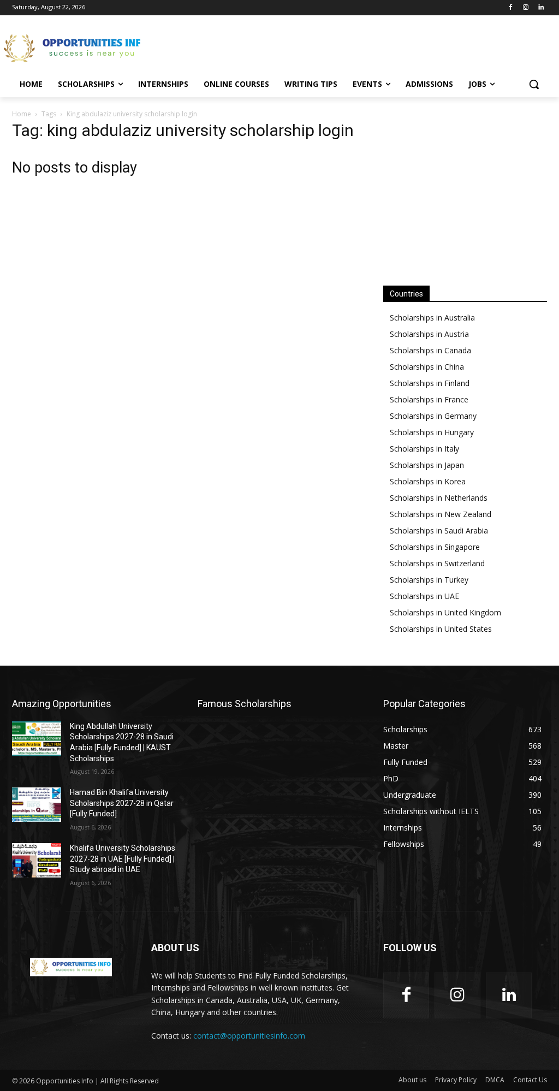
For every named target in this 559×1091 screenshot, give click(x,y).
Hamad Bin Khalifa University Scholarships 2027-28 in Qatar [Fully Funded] (122, 803)
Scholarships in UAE (424, 596)
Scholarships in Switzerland (437, 563)
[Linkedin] (540, 8)
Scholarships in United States (441, 629)
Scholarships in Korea (428, 481)
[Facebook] (510, 8)
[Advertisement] (268, 47)
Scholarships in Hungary (432, 432)
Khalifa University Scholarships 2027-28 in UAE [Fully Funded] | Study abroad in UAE (122, 859)
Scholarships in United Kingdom (445, 612)
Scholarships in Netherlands (438, 498)
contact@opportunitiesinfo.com (249, 1035)
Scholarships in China (427, 366)
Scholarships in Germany (433, 416)
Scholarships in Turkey (429, 579)
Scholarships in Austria (429, 334)
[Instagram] (525, 8)
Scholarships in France (429, 399)
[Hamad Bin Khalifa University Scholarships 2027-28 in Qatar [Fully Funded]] (36, 804)
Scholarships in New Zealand (440, 514)
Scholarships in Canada (430, 350)
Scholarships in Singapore (435, 547)
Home (21, 113)
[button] (534, 84)
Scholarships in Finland (429, 383)
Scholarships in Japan (427, 465)
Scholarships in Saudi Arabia (439, 530)
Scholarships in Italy (424, 448)
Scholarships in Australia (432, 317)
